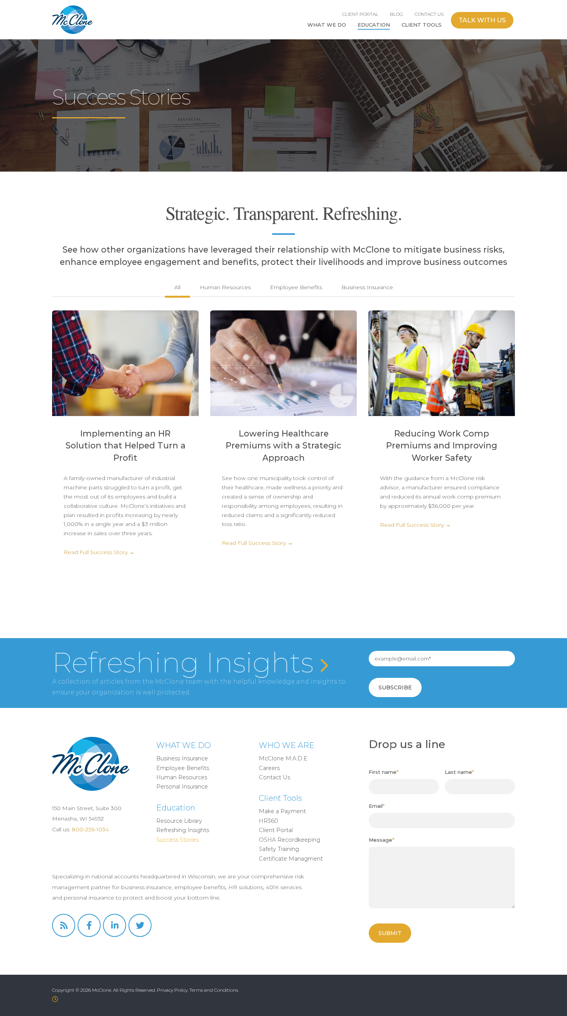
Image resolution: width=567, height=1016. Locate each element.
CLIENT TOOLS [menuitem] (422, 25)
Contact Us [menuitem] (274, 777)
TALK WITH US (482, 20)
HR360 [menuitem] (268, 820)
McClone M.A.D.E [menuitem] (283, 758)
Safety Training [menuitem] (279, 849)
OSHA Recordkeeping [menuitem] (289, 839)
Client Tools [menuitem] (280, 798)
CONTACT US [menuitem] (429, 14)
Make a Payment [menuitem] (282, 811)
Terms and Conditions (213, 990)
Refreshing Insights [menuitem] (182, 830)
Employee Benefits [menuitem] (182, 768)
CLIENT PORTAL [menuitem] (360, 14)
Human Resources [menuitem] (181, 777)
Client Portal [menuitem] (276, 830)
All (177, 287)
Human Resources (225, 287)
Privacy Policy (172, 990)
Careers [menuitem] (269, 768)
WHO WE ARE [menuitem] (286, 745)
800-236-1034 (90, 829)
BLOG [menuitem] (396, 14)
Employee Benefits (296, 287)
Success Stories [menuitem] (177, 839)
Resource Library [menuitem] (179, 820)
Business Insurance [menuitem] (182, 758)
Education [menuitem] (175, 807)
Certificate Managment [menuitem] (291, 858)
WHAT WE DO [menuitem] (326, 25)
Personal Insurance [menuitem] (182, 786)
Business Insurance (367, 287)
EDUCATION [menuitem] (374, 25)
